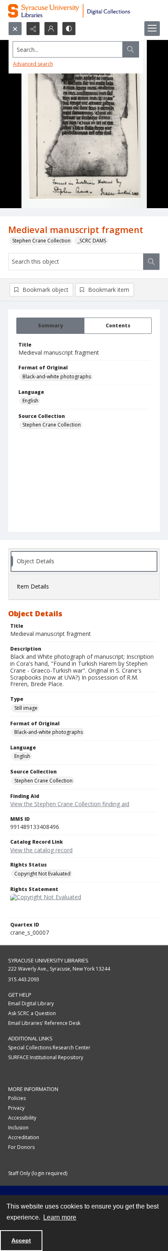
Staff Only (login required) (37, 1173)
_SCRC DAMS (91, 240)
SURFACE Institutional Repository (45, 1057)
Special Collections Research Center (49, 1047)
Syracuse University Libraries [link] (48, 960)
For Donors (21, 1147)
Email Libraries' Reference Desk (44, 1023)
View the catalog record (41, 850)
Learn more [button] (59, 1217)
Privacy (16, 1107)
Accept (21, 1240)
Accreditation (23, 1137)
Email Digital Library (31, 1003)
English (30, 400)
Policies (17, 1098)
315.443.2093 (23, 979)
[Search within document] (151, 261)
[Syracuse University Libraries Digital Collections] (84, 11)
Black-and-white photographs (56, 376)
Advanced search (33, 63)
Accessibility (22, 1117)
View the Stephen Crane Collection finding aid (69, 804)
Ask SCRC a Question (32, 1013)
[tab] (50, 325)
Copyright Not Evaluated (42, 873)
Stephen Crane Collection (41, 240)
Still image (26, 707)
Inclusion (18, 1127)
